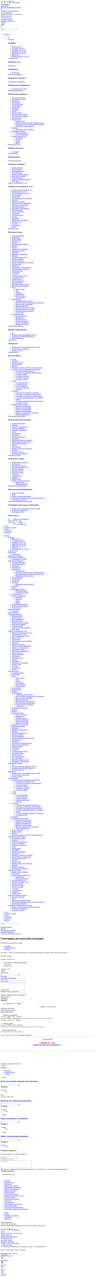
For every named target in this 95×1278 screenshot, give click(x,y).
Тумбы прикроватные (22, 414)
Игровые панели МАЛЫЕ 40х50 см (23, 336)
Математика (16, 108)
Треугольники (16, 447)
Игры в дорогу (20, 289)
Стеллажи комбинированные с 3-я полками (29, 398)
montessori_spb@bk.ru (7, 21)
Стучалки (15, 223)
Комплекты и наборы (15, 74)
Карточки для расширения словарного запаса (30, 123)
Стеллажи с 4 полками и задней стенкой (28, 394)
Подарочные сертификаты (16, 81)
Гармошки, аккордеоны (19, 430)
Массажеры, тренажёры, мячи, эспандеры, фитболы (28, 498)
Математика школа (22, 133)
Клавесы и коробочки (19, 437)
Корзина (3, 1273)
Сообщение (5, 990)
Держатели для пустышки (20, 205)
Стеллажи (15, 391)
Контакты (7, 532)
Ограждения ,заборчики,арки (25, 371)
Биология (15, 128)
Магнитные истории (18, 251)
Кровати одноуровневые (23, 408)
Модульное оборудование (20, 116)
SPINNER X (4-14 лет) (19, 51)
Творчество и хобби (14, 455)
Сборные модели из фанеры (24, 311)
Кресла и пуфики (17, 362)
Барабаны (15, 425)
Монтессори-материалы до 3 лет (22, 190)
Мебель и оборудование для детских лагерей (26, 508)
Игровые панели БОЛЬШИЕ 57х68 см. (24, 335)
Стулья (14, 381)
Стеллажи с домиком (22, 377)
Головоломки (16, 225)
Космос (14, 111)
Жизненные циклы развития (25, 126)
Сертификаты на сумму (19, 89)
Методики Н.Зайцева (18, 176)
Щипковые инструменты (20, 453)
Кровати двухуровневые (23, 406)
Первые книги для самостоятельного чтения (26, 347)
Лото (17, 291)
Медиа (6, 529)
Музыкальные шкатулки (19, 257)
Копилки (15, 246)
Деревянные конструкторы (24, 301)
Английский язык (17, 104)
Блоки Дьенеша (17, 169)
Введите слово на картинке (10, 991)
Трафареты (15, 477)
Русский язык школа (22, 134)
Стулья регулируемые (22, 388)
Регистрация (5, 4)
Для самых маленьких (19, 98)
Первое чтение (20, 121)
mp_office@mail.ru (6, 19)
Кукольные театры (18, 314)
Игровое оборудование (15, 326)
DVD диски (15, 181)
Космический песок (22, 484)
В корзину (4, 976)
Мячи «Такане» (17, 195)
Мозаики (15, 256)
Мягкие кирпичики (22, 306)
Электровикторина (18, 235)
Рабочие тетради (17, 350)
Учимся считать (17, 279)
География (15, 109)
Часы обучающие (17, 282)
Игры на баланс (21, 296)
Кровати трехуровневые (23, 409)
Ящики (18, 143)
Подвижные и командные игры (22, 267)
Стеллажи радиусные (22, 376)
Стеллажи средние (21, 403)
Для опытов (15, 464)
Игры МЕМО (20, 294)
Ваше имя (4, 980)
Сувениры (15, 474)
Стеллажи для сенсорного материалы (27, 393)
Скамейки (15, 361)
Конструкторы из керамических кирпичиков (30, 302)
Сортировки (16, 213)
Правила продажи (4, 1254)
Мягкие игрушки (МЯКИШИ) (21, 203)
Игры (13, 287)
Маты (13, 494)
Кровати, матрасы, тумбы (20, 404)
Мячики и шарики (17, 259)
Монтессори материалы (15, 90)
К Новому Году (13, 58)
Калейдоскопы (16, 241)
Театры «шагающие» (22, 322)
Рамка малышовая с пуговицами (14, 1118)
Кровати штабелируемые (23, 411)
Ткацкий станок (17, 476)
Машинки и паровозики (19, 254)
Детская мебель (13, 352)
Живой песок (20, 482)
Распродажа (12, 65)
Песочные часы (17, 264)
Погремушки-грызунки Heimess (22, 198)
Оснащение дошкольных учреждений (20, 501)
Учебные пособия (17, 178)
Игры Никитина (17, 173)
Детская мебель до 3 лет (19, 191)
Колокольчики (16, 433)
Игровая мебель (17, 364)
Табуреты (19, 389)
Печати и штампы (17, 469)
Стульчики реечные (22, 383)
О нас (6, 526)
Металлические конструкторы (25, 307)
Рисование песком (17, 471)
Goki (19, 521)
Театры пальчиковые (22, 321)
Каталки (14, 217)
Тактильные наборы (18, 207)
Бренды (6, 920)
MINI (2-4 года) (17, 46)
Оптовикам (8, 531)
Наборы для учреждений (20, 510)
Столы (14, 359)
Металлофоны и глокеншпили (21, 442)
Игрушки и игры (13, 228)
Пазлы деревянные (18, 212)
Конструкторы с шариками (24, 304)
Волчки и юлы (16, 222)
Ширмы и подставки (22, 324)
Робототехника (13, 153)
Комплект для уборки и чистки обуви (16, 1101)
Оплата (6, 1214)
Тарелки (14, 445)
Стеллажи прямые (21, 374)
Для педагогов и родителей (20, 349)
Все (13, 333)
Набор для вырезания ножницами (14, 1136)
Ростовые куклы (21, 319)
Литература (11, 340)
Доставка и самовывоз (11, 1215)
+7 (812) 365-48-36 (6, 12)
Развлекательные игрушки (20, 269)
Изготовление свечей (18, 465)
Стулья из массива (21, 384)
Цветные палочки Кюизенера (21, 179)
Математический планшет (20, 174)
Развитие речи (16, 119)
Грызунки (15, 200)
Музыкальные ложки (18, 423)
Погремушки (16, 196)
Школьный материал (18, 131)
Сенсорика (15, 101)
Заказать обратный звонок (9, 1236)
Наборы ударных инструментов (22, 448)
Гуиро (14, 432)
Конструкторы (16, 299)
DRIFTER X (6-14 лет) (19, 53)
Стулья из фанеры (21, 386)
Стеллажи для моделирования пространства (26, 369)
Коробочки (19, 138)
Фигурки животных (18, 281)
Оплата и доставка (10, 527)
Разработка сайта (6, 1253)
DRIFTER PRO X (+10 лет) (20, 56)
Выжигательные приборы (20, 462)
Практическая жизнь (18, 99)
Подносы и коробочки (19, 136)
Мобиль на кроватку (18, 201)
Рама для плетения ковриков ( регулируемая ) (19, 1081)
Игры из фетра (16, 239)
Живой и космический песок (21, 481)
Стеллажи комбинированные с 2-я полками (29, 401)
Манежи (14, 366)
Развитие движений (18, 493)
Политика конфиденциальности (7, 1255)
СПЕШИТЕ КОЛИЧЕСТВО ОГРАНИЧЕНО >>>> (47, 1045)
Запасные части (17, 118)
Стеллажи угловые (21, 379)
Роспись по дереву (18, 472)
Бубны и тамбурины (18, 428)
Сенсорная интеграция (19, 499)
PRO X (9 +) (16, 55)
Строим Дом (20, 312)
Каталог (7, 34)
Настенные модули (18, 338)
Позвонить (4, 1260)
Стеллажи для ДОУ (18, 512)
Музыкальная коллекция (19, 114)
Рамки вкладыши (17, 210)
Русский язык (16, 103)
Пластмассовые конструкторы (25, 309)
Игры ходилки (20, 297)
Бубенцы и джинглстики (20, 427)
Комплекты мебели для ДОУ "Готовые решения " (27, 367)
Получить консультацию (8, 978)
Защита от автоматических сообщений (13, 995)
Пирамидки (15, 218)
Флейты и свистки (18, 452)
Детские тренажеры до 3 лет (21, 193)
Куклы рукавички (21, 316)
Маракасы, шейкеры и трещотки (22, 440)
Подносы (18, 139)
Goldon (20, 522)
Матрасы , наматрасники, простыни (27, 413)
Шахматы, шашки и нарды (20, 284)
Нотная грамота (17, 113)
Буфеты (18, 399)
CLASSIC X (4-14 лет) (19, 50)
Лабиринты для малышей (20, 220)
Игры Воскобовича (18, 171)
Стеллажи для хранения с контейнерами (28, 372)
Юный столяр (16, 479)
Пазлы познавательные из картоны (23, 262)
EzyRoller (11, 39)
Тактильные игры (17, 215)
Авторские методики (15, 160)
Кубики (14, 227)
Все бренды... (22, 524)
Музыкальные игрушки (19, 443)
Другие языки (16, 106)
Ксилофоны (15, 435)
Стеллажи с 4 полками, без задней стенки (29, 396)
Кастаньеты (15, 438)
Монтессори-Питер (21, 962)
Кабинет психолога (14, 144)
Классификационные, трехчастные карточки (30, 124)
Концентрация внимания (20, 244)
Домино (18, 292)
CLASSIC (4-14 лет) (18, 48)
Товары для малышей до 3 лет (17, 183)
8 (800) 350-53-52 (6, 16)
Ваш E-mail (5, 981)
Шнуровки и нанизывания (20, 208)
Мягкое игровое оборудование (21, 496)
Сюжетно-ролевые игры (19, 276)
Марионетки (20, 317)
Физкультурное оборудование (17, 486)
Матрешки (15, 252)
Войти (3, 23)
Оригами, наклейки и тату (20, 467)
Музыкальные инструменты (17, 416)
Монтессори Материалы (21, 519)
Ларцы (18, 141)
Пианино (15, 450)
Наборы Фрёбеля (17, 168)
